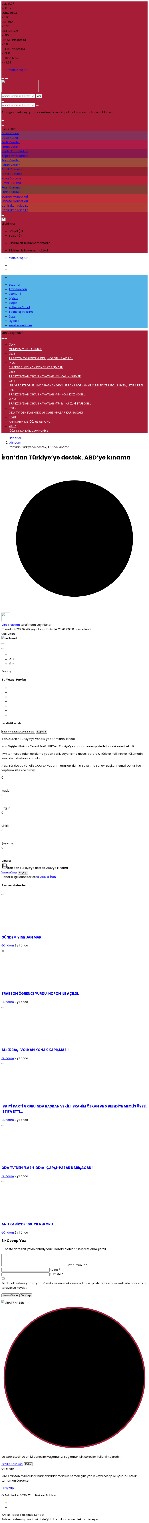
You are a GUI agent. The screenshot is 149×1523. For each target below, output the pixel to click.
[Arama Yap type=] (37, 105)
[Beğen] (2, 643)
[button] (2, 120)
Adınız (55, 1270)
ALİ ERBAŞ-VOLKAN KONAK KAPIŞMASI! (35, 1049)
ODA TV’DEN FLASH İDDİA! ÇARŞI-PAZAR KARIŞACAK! (47, 1167)
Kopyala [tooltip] (41, 731)
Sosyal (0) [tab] (16, 231)
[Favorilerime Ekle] (2, 648)
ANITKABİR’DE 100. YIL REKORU (27, 1224)
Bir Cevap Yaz (13, 1240)
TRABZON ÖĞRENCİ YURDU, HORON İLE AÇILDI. (40, 993)
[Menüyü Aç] (6, 78)
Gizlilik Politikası (12, 1464)
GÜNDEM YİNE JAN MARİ (22, 937)
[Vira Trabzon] (20, 91)
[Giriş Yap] (2, 215)
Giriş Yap (26, 1295)
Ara (39, 96)
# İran (51, 877)
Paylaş (22, 872)
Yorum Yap (9, 872)
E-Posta (56, 1274)
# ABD (41, 877)
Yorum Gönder (10, 1295)
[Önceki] (2, 338)
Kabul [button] (28, 1464)
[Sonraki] (5, 338)
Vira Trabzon (10, 625)
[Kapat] (2, 125)
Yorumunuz (78, 1265)
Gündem (7, 945)
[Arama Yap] (2, 101)
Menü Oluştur (18, 70)
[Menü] (2, 78)
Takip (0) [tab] (15, 236)
